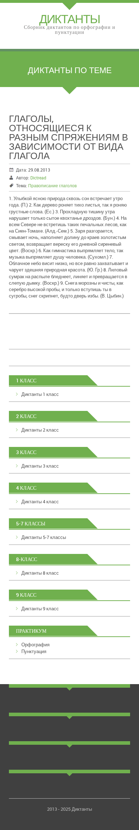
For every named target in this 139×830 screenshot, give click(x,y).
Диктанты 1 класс (40, 394)
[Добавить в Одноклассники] (35, 337)
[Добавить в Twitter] (76, 337)
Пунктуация (33, 651)
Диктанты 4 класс (40, 501)
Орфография (35, 644)
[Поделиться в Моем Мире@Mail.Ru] (49, 337)
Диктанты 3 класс (40, 466)
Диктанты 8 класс (40, 573)
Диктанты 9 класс (40, 608)
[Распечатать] (103, 337)
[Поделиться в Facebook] (62, 337)
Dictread (38, 177)
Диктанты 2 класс (40, 430)
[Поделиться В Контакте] (21, 337)
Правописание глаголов (52, 185)
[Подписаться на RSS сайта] (89, 337)
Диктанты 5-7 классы (43, 537)
